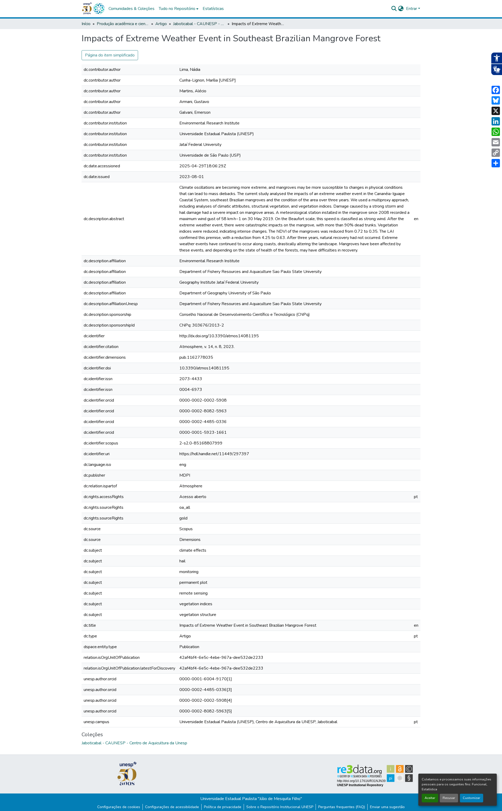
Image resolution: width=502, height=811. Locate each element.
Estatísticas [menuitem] (213, 9)
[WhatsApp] (495, 132)
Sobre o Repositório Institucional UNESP (279, 806)
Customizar (471, 798)
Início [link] (86, 24)
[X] (495, 111)
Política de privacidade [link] (222, 806)
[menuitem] (178, 8)
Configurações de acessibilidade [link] (172, 806)
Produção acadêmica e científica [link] (123, 24)
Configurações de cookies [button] (118, 806)
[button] (98, 8)
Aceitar (430, 798)
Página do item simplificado (110, 55)
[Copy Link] (495, 152)
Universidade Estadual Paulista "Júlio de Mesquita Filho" (251, 799)
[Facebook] (495, 90)
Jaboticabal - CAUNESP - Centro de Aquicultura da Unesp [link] (199, 24)
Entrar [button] (412, 9)
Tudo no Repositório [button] (177, 9)
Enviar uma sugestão (387, 806)
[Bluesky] (495, 100)
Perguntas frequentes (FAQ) (341, 806)
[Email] (495, 142)
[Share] (495, 163)
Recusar (449, 798)
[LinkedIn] (495, 121)
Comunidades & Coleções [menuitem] (132, 9)
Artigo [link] (161, 24)
